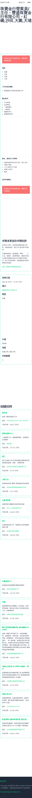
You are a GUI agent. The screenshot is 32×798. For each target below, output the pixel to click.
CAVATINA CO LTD (13, 706)
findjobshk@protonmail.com (10, 792)
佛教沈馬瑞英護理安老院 (15, 614)
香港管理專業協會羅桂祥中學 (16, 487)
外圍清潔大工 (7, 581)
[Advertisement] (16, 37)
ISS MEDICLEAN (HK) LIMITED (17, 420)
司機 (3, 602)
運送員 (4, 413)
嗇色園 (9, 443)
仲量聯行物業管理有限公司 (16, 681)
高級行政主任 (7, 694)
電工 (3, 456)
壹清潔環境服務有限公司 (15, 653)
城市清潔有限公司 (13, 589)
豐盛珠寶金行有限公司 (9, 290)
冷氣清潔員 (6, 500)
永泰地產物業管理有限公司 (16, 729)
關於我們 (3, 781)
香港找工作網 (4, 2)
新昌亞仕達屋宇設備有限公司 (16, 466)
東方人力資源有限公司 (14, 508)
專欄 (28, 2)
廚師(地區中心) (7, 433)
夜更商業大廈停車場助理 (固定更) (14, 719)
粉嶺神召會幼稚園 (13, 531)
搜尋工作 (22, 2)
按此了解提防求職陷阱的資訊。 (12, 267)
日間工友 (5, 479)
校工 (3, 521)
